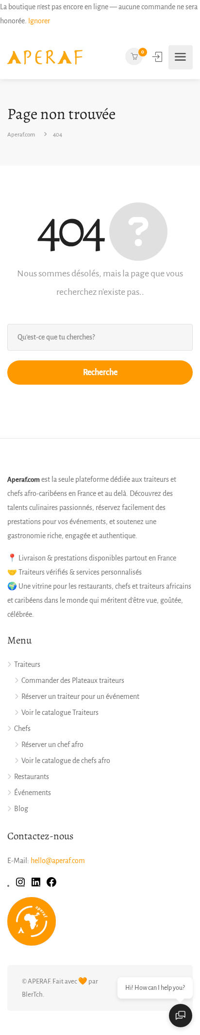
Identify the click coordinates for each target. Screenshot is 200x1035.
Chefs (22, 728)
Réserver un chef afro (52, 744)
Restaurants (31, 776)
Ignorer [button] (39, 21)
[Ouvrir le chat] (180, 1015)
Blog (21, 809)
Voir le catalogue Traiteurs (60, 712)
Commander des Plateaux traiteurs (72, 680)
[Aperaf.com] (45, 57)
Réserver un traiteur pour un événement (80, 696)
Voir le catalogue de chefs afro (65, 760)
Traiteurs (27, 664)
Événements (32, 793)
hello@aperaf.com (58, 861)
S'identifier (158, 57)
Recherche (100, 372)
